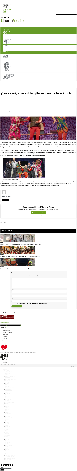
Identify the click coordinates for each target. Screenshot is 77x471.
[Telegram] (5, 17)
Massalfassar (8, 389)
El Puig (7, 382)
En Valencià (5, 51)
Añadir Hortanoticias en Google (38, 212)
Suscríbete (5, 6)
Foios (6, 385)
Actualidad (5, 28)
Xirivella (7, 433)
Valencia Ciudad (6, 31)
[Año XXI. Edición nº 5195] (7, 4)
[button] (38, 97)
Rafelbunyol (8, 399)
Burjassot (2, 266)
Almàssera (7, 377)
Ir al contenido (3, 0)
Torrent (7, 432)
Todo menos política (9, 75)
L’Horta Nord (6, 29)
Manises (7, 419)
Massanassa (8, 421)
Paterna (7, 396)
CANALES (5, 438)
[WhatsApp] (8, 17)
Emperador (8, 383)
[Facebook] (1, 17)
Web (12, 298)
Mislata (7, 422)
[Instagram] (2, 17)
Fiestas (6, 38)
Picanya (7, 425)
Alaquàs (7, 406)
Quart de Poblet (9, 428)
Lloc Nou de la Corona (10, 418)
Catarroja (7, 416)
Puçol (6, 398)
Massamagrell (8, 390)
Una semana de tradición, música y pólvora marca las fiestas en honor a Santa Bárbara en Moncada (20, 256)
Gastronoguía (8, 39)
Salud (6, 41)
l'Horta (2, 242)
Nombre (13, 289)
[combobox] (5, 468)
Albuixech (7, 375)
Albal (6, 408)
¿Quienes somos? (6, 5)
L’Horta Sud (5, 30)
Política (7, 40)
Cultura (7, 34)
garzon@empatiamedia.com (5, 322)
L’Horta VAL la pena (10, 458)
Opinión (6, 45)
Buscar (4, 52)
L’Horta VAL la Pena (9, 49)
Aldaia (6, 410)
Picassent (7, 426)
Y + (3, 44)
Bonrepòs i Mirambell (10, 379)
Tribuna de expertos (9, 46)
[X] (7, 17)
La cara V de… (8, 50)
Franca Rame (10, 187)
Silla (6, 431)
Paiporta (7, 423)
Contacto (5, 7)
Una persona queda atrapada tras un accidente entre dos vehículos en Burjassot (16, 268)
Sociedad (7, 42)
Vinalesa (7, 403)
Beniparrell (8, 413)
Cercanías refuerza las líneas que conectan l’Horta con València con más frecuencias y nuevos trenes (20, 244)
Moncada (2, 254)
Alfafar (7, 412)
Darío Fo (5, 187)
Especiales (5, 32)
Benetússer (8, 415)
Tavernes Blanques (9, 402)
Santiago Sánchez (18, 187)
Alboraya (7, 373)
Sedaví (7, 429)
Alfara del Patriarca (10, 376)
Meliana (7, 392)
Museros (7, 395)
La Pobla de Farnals (10, 387)
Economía (7, 37)
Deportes (7, 35)
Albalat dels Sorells (10, 372)
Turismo (7, 43)
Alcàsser (7, 409)
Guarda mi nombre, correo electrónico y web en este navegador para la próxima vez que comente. (30, 303)
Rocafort (7, 400)
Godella (7, 386)
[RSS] (4, 17)
